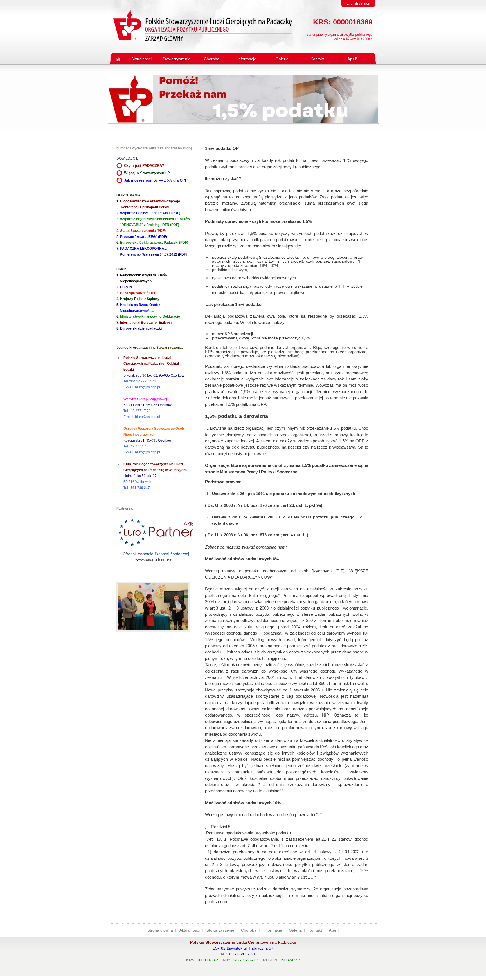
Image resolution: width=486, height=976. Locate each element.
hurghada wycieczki (131, 148)
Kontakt (315, 930)
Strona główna (160, 930)
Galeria (295, 930)
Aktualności (189, 930)
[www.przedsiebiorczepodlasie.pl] (155, 567)
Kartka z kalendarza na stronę (169, 148)
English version (358, 3)
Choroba (248, 930)
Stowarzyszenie (220, 930)
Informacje (272, 930)
